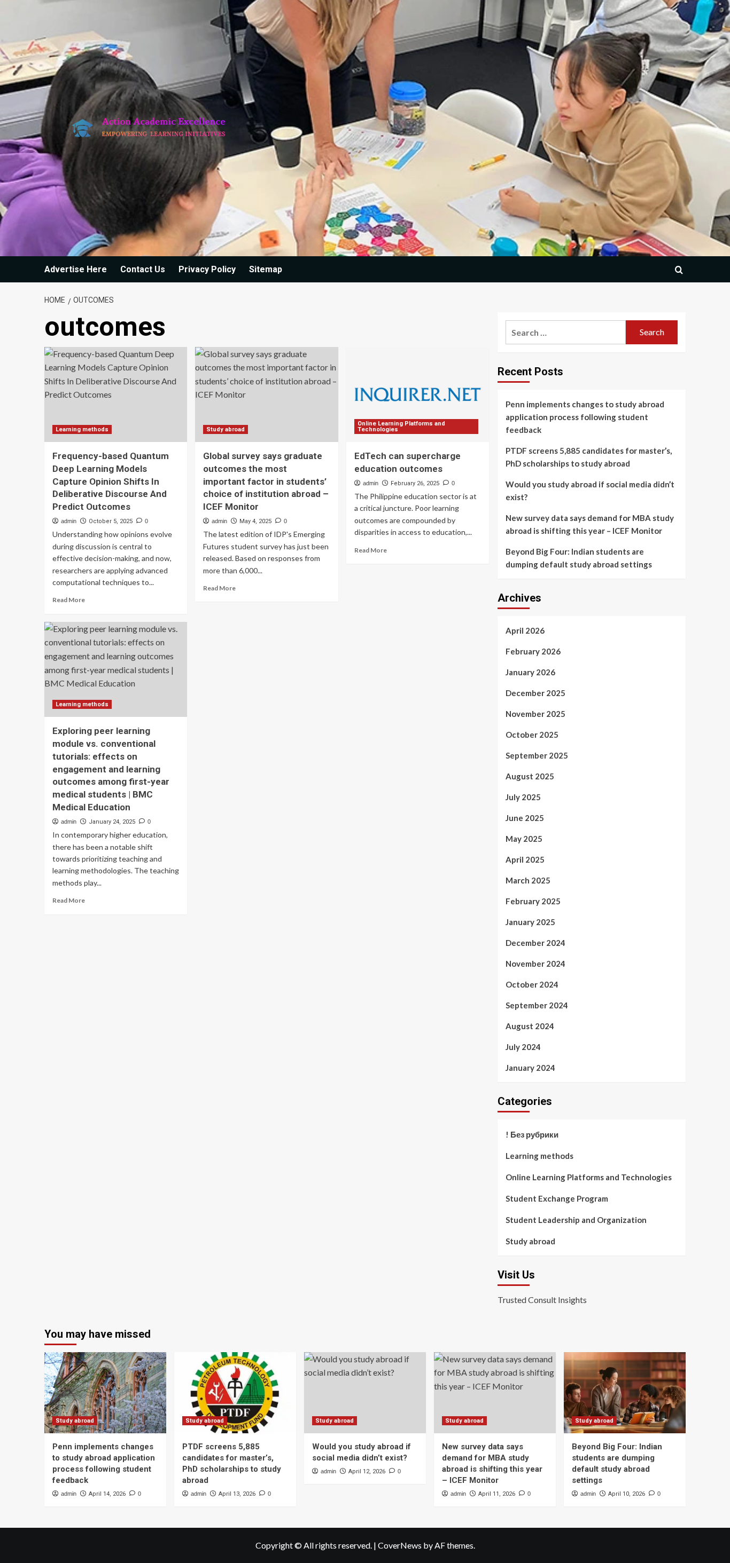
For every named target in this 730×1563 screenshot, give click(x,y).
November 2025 (535, 714)
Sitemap (265, 269)
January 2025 (530, 922)
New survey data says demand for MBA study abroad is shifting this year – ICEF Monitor (590, 524)
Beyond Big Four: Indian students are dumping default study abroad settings (579, 558)
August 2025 (530, 776)
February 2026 (533, 651)
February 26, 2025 (415, 483)
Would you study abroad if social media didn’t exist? (590, 490)
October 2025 (532, 734)
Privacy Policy (207, 269)
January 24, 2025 (112, 821)
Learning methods (82, 429)
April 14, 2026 (107, 1493)
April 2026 (525, 630)
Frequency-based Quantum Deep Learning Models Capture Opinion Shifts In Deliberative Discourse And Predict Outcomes (110, 481)
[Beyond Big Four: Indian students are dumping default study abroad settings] (625, 1392)
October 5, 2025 (111, 521)
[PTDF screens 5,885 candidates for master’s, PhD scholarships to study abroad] (235, 1392)
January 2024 (530, 1067)
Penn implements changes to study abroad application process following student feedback (585, 417)
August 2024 (530, 1026)
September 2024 (537, 1005)
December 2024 (535, 943)
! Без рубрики (532, 1134)
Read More (68, 600)
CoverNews (400, 1545)
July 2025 (523, 797)
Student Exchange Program (557, 1198)
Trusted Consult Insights (542, 1299)
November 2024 (535, 963)
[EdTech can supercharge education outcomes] (417, 394)
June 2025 (525, 818)
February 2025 (533, 901)
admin (68, 521)
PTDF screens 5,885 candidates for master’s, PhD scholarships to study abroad (589, 457)
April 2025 (525, 859)
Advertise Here (75, 269)
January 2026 (530, 672)
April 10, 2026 (626, 1493)
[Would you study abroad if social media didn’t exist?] (365, 1392)
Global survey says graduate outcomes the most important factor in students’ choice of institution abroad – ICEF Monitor (266, 481)
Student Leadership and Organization (576, 1220)
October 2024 (532, 984)
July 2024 (523, 1047)
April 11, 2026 (496, 1493)
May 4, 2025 (255, 521)
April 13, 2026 (237, 1493)
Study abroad (225, 429)
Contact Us (142, 269)
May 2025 (524, 838)
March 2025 (528, 880)
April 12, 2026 (366, 1471)
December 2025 (535, 693)
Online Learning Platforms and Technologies (401, 426)
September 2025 (537, 755)
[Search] (679, 269)
